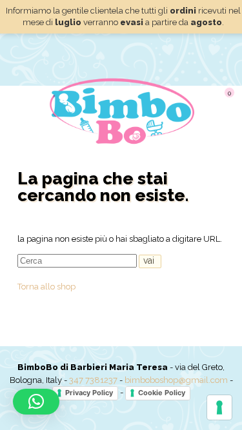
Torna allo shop (46, 286)
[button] (36, 402)
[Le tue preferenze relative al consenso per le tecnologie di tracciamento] (219, 407)
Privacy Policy (89, 392)
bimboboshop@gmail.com (176, 380)
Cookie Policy (161, 392)
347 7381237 (93, 380)
